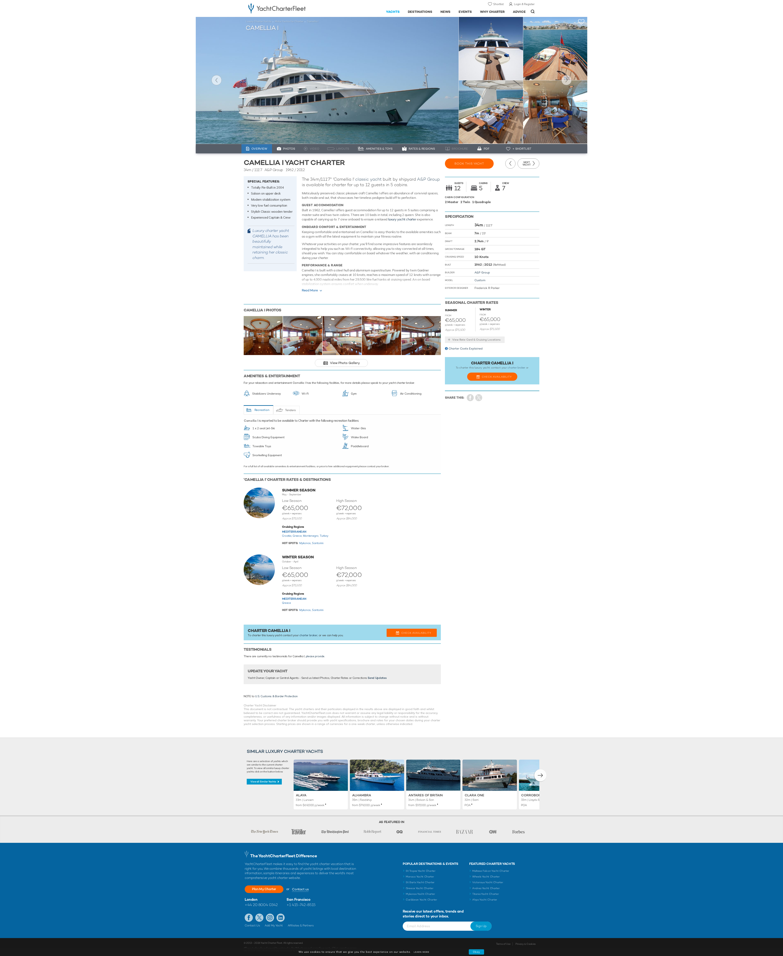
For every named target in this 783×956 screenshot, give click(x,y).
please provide (315, 656)
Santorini (317, 543)
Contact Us (252, 925)
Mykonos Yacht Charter (420, 894)
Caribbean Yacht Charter (421, 899)
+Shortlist (581, 22)
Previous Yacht (216, 80)
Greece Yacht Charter (420, 888)
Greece (286, 603)
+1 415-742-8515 (300, 904)
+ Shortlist (521, 148)
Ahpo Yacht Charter (484, 899)
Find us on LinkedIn (280, 918)
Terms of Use (503, 944)
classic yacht (368, 179)
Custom (480, 280)
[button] (540, 775)
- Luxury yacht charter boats (289, 8)
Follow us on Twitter (259, 918)
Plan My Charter (264, 889)
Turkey (324, 536)
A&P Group (428, 179)
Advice (519, 12)
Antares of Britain (425, 795)
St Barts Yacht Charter (420, 882)
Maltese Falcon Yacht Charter (490, 871)
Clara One (474, 795)
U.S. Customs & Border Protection (276, 696)
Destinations (420, 12)
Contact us (300, 889)
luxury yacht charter (402, 219)
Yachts (393, 12)
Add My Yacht (274, 925)
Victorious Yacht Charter (487, 882)
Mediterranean (294, 531)
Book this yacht (469, 163)
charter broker (308, 635)
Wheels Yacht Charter (486, 876)
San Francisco (298, 899)
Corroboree (533, 795)
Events (465, 12)
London (251, 899)
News (445, 12)
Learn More (421, 952)
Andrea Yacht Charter (486, 888)
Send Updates (377, 678)
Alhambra (361, 795)
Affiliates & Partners (301, 925)
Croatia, (287, 536)
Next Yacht (566, 80)
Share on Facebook (470, 397)
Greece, (298, 536)
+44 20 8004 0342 (261, 904)
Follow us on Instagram (270, 918)
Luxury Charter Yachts (258, 21)
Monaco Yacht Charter (420, 876)
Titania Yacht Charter (485, 894)
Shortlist (498, 4)
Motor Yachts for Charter (289, 21)
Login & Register (524, 4)
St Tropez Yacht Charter (421, 871)
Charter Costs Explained (466, 348)
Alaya (301, 795)
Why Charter (492, 12)
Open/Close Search (533, 11)
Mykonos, (305, 543)
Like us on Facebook (249, 918)
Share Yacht (478, 397)
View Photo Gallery (345, 363)
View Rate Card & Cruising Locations (476, 339)
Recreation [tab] (261, 410)
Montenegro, (311, 536)
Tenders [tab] (290, 410)
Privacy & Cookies (525, 944)
